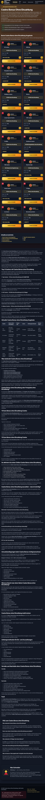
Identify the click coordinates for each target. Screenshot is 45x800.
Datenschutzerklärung (31, 790)
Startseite (15, 2)
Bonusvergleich (5, 240)
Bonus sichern (11, 61)
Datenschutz (30, 2)
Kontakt (24, 2)
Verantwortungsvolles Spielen (33, 791)
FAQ (24, 240)
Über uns (20, 2)
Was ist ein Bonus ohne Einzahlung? (10, 238)
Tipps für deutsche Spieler (29, 237)
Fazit (25, 238)
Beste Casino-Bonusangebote (8, 237)
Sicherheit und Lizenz (7, 241)
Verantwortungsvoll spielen (39, 2)
